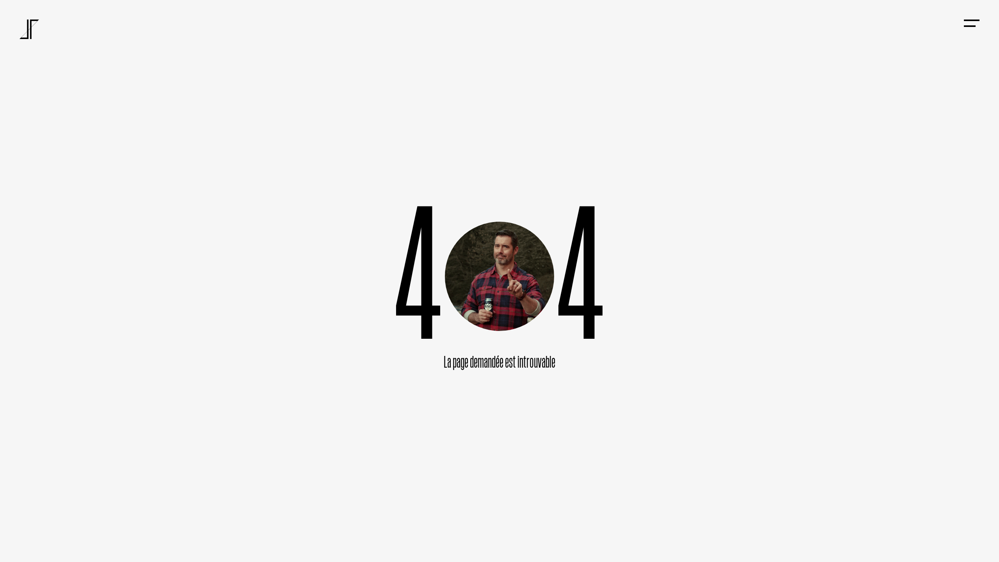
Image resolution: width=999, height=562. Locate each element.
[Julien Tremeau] (29, 29)
